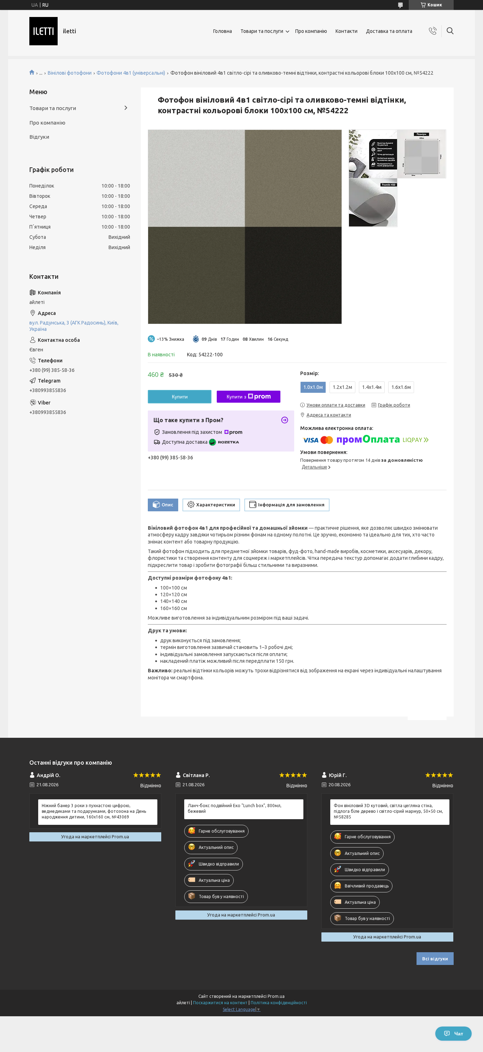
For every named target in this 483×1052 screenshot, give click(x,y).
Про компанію (311, 31)
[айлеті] (43, 31)
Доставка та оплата (389, 31)
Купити (180, 396)
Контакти (346, 31)
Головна (222, 31)
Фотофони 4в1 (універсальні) (131, 73)
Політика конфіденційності (279, 1002)
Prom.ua (276, 996)
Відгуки (39, 137)
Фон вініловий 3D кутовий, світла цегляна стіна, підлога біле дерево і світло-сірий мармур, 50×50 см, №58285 (388, 811)
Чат (458, 1033)
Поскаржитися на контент (220, 1002)
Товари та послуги (261, 31)
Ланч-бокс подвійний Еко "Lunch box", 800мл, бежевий (234, 808)
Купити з (236, 396)
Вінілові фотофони (70, 73)
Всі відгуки (435, 958)
